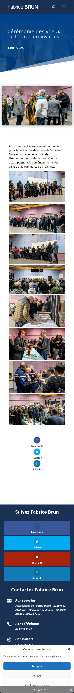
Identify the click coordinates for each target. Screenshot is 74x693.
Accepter (37, 666)
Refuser (37, 675)
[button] (69, 649)
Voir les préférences (37, 685)
